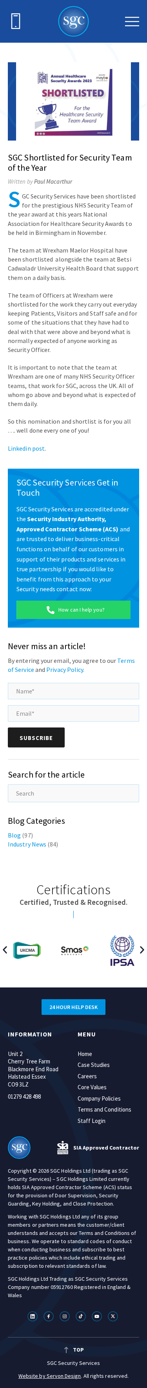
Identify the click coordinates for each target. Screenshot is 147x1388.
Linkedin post (26, 448)
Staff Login (92, 1120)
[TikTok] (82, 1316)
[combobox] (73, 793)
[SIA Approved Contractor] (62, 1147)
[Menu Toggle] (132, 21)
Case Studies (94, 1065)
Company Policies (99, 1098)
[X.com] (114, 1316)
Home (85, 1054)
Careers (87, 1076)
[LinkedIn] (33, 1316)
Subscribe (36, 738)
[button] (5, 950)
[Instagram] (66, 1316)
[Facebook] (50, 1316)
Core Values (92, 1087)
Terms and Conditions (105, 1109)
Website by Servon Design (49, 1375)
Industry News (27, 844)
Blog (14, 835)
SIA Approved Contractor (106, 1147)
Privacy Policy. (65, 669)
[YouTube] (98, 1316)
